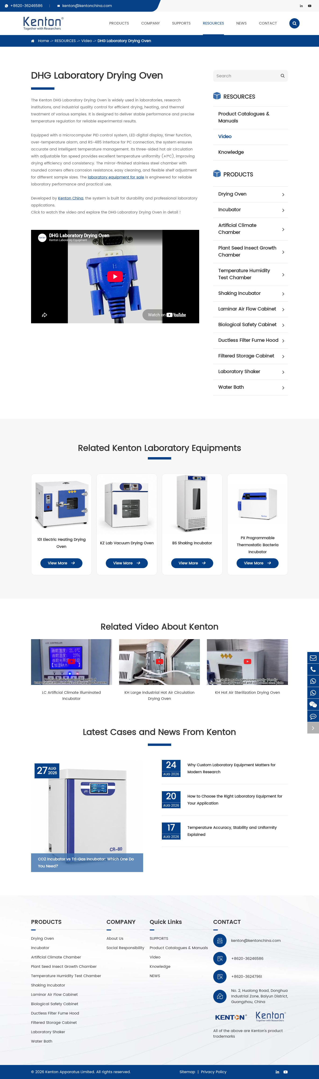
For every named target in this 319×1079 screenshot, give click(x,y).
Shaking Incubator (239, 293)
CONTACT (268, 23)
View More (61, 563)
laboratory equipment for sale (116, 177)
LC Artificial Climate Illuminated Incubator (71, 696)
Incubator (229, 210)
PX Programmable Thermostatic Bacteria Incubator (258, 545)
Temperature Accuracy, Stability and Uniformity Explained (232, 831)
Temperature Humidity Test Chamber (244, 274)
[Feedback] (313, 716)
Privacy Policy (214, 1072)
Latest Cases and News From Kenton (159, 732)
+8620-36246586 (26, 6)
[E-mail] (313, 657)
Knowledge (231, 152)
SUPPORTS (181, 23)
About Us (114, 939)
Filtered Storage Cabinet (246, 356)
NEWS (241, 23)
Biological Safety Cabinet (247, 325)
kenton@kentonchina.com (87, 6)
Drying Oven (232, 194)
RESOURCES (213, 23)
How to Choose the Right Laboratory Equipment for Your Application (235, 799)
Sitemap (187, 1072)
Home (43, 41)
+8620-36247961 (246, 976)
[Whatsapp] (313, 681)
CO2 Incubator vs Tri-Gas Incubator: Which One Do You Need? (86, 862)
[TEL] (313, 669)
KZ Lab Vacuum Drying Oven (127, 543)
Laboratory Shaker (239, 372)
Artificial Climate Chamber (237, 229)
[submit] (282, 76)
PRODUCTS (119, 23)
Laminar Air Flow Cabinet (247, 309)
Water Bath (231, 387)
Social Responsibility (125, 948)
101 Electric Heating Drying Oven (61, 543)
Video (86, 41)
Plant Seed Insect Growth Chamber (247, 251)
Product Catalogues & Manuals (243, 117)
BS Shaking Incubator (192, 543)
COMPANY (150, 23)
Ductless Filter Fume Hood (248, 340)
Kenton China (70, 198)
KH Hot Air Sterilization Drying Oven (247, 693)
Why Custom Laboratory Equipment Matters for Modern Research (232, 768)
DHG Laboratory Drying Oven (124, 41)
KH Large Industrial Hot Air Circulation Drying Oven (159, 696)
